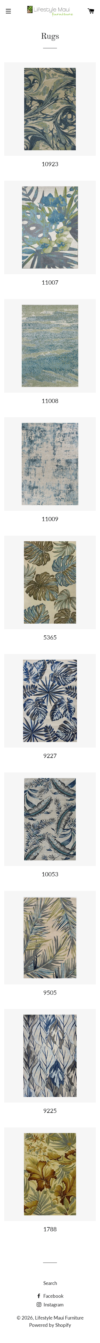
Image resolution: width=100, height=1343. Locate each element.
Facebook (53, 1296)
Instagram (53, 1305)
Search (50, 1283)
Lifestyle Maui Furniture (59, 1318)
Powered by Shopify (50, 1325)
